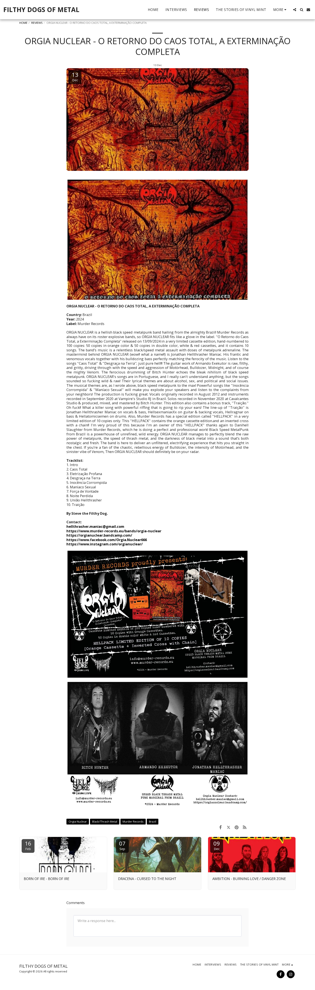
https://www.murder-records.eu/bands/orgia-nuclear (113, 530)
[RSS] (245, 827)
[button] (294, 9)
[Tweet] (228, 827)
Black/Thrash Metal (104, 821)
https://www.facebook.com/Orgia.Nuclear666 (106, 539)
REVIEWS (37, 23)
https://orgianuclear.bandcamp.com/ (99, 535)
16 (28, 845)
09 (216, 845)
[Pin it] (236, 827)
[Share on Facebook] (220, 827)
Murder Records (133, 821)
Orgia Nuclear (78, 821)
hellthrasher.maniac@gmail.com (95, 526)
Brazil (152, 821)
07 (122, 845)
